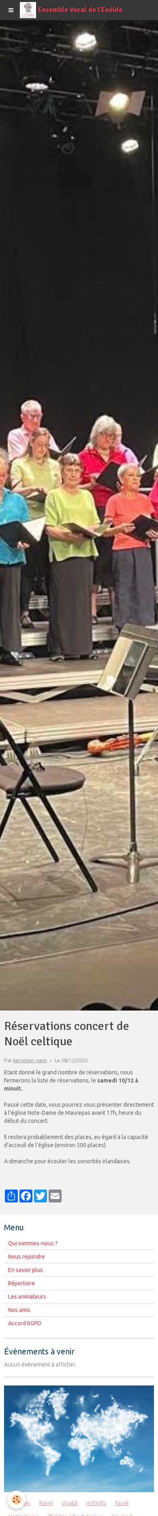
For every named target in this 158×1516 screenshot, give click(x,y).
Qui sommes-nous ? (33, 1243)
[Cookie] (16, 1500)
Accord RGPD (24, 1323)
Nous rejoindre (26, 1256)
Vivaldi (70, 1503)
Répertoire (21, 1283)
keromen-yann (30, 1060)
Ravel (46, 1503)
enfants (96, 1503)
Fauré (122, 1503)
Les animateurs (27, 1296)
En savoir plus (25, 1270)
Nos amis (19, 1310)
